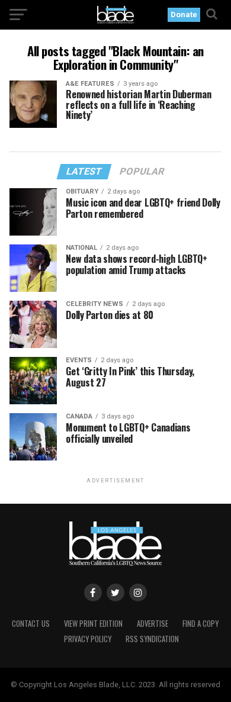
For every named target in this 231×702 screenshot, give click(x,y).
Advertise (152, 623)
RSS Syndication (152, 639)
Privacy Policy (87, 639)
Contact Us (31, 623)
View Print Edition (93, 623)
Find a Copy (200, 623)
